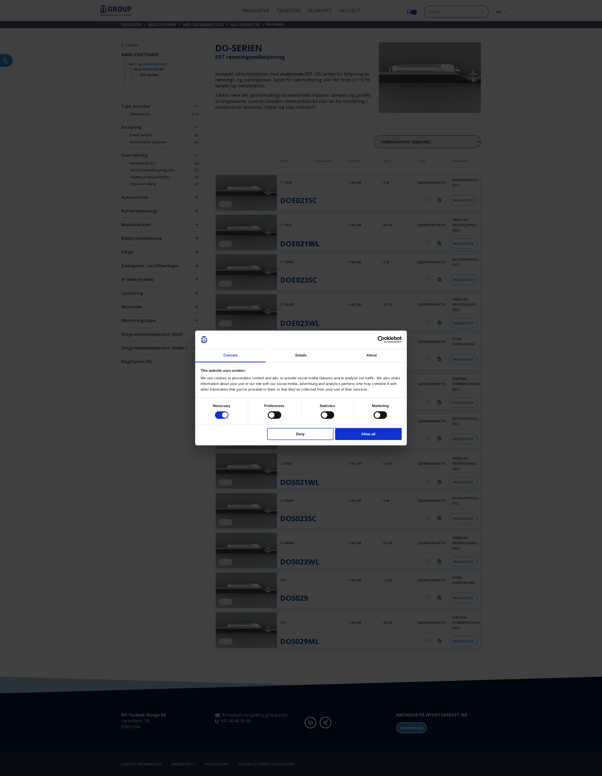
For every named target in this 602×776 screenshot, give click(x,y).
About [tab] (371, 355)
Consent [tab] (230, 355)
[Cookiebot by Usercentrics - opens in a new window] (381, 339)
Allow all (368, 434)
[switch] (274, 415)
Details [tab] (301, 355)
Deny (300, 434)
